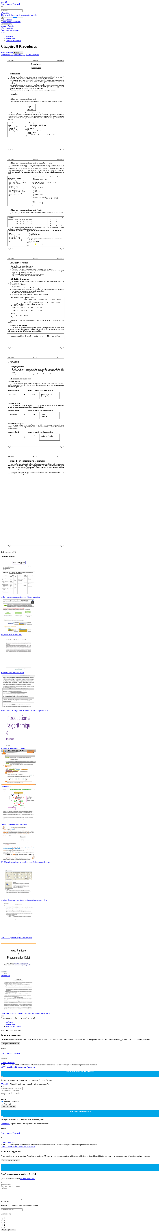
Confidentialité (12, 1067)
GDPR (4, 1067)
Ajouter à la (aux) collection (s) (12, 55)
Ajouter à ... (18, 52)
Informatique (10, 39)
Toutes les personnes (11, 1102)
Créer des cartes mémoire (28, 15)
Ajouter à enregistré (31, 55)
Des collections (14, 22)
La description (10, 1091)
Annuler (4, 1230)
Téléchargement (7, 52)
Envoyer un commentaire (10, 1044)
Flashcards (16, 4)
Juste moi (7, 1104)
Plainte (3, 1063)
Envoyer (12, 1230)
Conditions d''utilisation (26, 1067)
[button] (6, 552)
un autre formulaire (27, 1179)
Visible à (4, 1099)
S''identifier (5, 13)
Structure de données (13, 41)
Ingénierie (9, 36)
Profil (3, 32)
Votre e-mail (5, 1201)
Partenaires (10, 1063)
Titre (2, 1086)
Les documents (7, 4)
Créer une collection (8, 1106)
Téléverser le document (10, 15)
